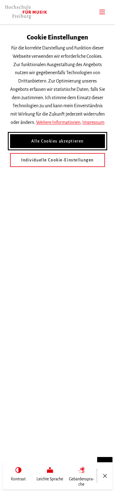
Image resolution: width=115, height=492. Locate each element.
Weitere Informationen (58, 122)
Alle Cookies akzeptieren (57, 141)
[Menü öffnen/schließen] (104, 475)
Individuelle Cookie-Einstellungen (57, 160)
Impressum (93, 122)
